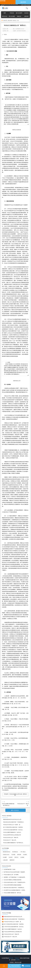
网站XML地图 (18, 962)
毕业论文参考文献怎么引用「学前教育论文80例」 (15, 882)
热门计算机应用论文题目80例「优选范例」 (13, 827)
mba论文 (26, 13)
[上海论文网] (5, 8)
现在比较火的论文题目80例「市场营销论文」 (14, 822)
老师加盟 (25, 4)
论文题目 (25, 854)
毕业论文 (12, 13)
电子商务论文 (15, 851)
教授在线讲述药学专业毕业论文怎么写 (12, 819)
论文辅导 (22, 4)
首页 (5, 13)
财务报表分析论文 (6, 851)
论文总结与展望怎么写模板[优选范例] (12, 879)
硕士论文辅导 (19, 13)
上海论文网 (9, 20)
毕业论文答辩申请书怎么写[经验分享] (12, 835)
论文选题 (13, 854)
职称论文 (19, 16)
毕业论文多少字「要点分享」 (10, 840)
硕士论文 (11, 958)
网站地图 (28, 4)
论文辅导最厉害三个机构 (9, 869)
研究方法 (16, 857)
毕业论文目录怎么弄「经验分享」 (11, 837)
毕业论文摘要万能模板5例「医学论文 (12, 892)
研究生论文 (4, 16)
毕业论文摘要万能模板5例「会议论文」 (12, 832)
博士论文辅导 (12, 16)
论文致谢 (22, 857)
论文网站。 (18, 959)
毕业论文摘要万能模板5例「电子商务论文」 (13, 842)
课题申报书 (12, 860)
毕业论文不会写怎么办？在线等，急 (11, 824)
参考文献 (19, 854)
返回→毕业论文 (15, 810)
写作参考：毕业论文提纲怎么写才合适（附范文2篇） (15, 794)
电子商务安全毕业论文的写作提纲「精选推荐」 (15, 872)
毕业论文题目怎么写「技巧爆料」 (11, 874)
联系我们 (12, 962)
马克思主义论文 (6, 854)
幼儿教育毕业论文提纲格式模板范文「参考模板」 (15, 890)
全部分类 (26, 16)
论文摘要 (5, 857)
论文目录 (10, 857)
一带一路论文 (22, 851)
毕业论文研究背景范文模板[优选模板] (12, 885)
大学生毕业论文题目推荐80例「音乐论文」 (13, 829)
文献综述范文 (7, 39)
